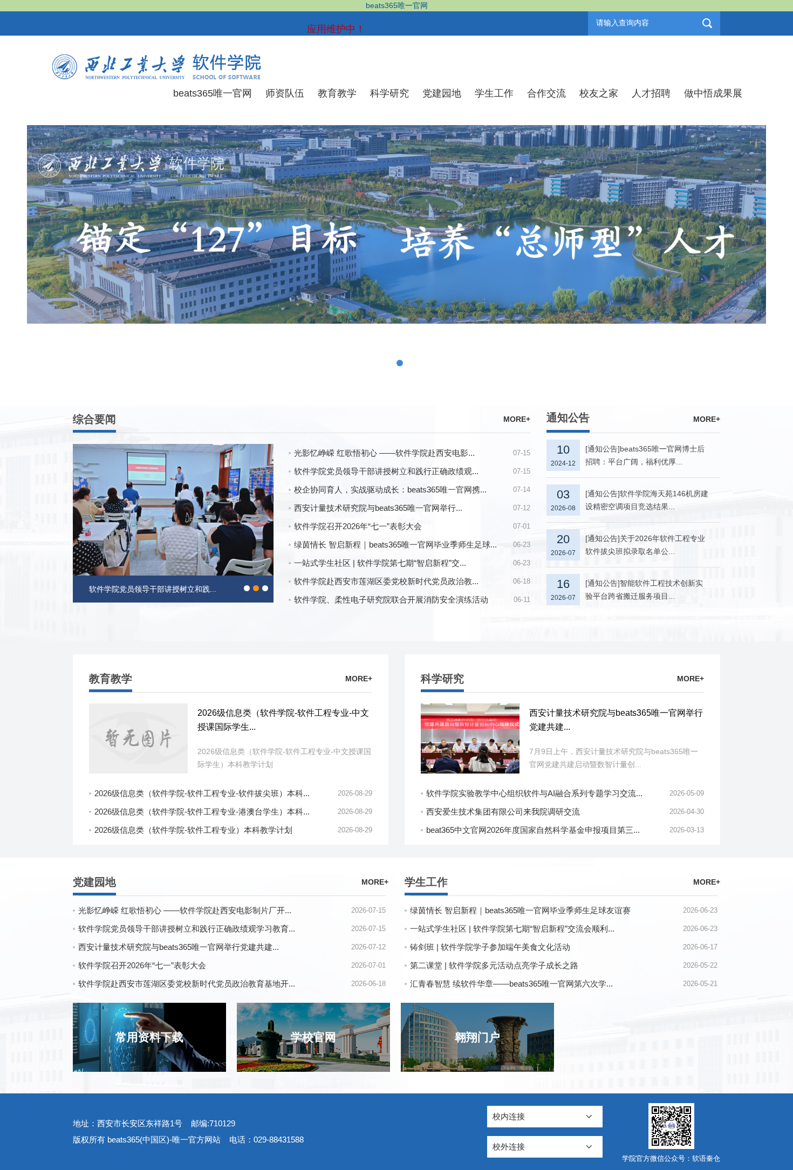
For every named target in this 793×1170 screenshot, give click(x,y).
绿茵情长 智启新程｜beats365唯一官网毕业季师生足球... (395, 544)
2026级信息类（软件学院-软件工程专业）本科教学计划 (193, 829)
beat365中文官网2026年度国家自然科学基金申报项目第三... (533, 829)
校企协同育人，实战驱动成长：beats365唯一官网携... (390, 489)
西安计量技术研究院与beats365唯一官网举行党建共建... (178, 947)
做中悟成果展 (713, 93)
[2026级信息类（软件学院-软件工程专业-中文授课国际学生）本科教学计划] (138, 738)
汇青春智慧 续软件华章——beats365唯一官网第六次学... (511, 983)
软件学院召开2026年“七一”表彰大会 (358, 526)
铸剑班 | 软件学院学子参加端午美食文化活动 (490, 947)
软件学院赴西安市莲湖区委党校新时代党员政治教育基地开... (186, 983)
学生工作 (494, 93)
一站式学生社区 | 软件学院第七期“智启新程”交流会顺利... (512, 928)
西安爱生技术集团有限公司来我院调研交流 (503, 811)
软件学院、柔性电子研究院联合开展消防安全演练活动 (391, 599)
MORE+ (516, 419)
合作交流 (546, 93)
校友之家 (598, 93)
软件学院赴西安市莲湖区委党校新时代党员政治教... (386, 581)
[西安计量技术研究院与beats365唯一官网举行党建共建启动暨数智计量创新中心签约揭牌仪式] (470, 738)
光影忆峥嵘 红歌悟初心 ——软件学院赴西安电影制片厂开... (184, 910)
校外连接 (509, 1146)
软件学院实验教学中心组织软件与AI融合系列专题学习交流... (534, 793)
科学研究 (389, 93)
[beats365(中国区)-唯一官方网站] (158, 58)
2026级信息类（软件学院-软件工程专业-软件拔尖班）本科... (202, 793)
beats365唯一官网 (212, 93)
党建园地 (441, 93)
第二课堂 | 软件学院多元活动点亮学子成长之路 (494, 965)
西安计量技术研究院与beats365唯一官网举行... (378, 507)
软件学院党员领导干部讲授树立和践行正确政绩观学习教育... (186, 928)
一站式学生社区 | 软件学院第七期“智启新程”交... (380, 562)
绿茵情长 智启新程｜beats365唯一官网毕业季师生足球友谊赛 (520, 910)
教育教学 (337, 93)
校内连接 (509, 1116)
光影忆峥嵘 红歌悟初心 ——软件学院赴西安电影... (384, 452)
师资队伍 (284, 93)
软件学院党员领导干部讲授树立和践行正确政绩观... (386, 471)
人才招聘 (651, 93)
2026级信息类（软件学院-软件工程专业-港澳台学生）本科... (202, 811)
